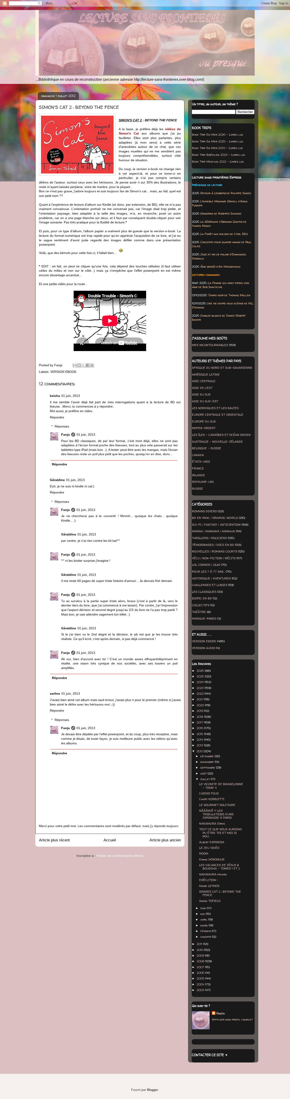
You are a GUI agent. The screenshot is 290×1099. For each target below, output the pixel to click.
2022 (200, 693)
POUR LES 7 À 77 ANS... (208, 571)
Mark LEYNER (209, 886)
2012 (200, 751)
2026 (201, 671)
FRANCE (198, 468)
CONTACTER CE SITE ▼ (210, 1055)
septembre (208, 767)
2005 (201, 978)
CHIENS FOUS (209, 793)
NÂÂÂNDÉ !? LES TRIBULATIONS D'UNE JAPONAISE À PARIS (216, 814)
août (204, 773)
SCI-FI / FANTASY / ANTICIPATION (216, 525)
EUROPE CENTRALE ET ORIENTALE (217, 415)
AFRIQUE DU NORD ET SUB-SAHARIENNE (222, 368)
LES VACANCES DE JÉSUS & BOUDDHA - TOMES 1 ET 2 (219, 867)
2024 (201, 682)
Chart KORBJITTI (211, 799)
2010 (200, 950)
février (206, 931)
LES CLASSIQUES (204, 592)
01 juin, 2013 (70, 396)
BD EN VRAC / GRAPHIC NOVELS (215, 518)
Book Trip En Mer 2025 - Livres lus (217, 141)
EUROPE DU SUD (204, 421)
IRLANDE (198, 475)
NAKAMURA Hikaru (213, 874)
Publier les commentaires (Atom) (120, 855)
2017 (200, 722)
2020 (201, 705)
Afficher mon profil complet (232, 1019)
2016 (200, 728)
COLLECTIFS (200, 605)
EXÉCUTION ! (208, 880)
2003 (201, 990)
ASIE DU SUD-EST (205, 401)
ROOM (203, 853)
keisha (55, 396)
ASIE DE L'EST (202, 388)
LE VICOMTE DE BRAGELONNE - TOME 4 (221, 786)
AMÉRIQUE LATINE (206, 374)
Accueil (110, 840)
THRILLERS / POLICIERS (209, 538)
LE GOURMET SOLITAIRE (217, 805)
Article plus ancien (165, 840)
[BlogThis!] (79, 365)
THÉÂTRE (199, 612)
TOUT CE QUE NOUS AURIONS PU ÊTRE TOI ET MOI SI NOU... (220, 832)
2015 (200, 734)
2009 (201, 955)
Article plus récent (54, 840)
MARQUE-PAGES (204, 618)
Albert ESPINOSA (211, 842)
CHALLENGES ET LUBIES (209, 585)
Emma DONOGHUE (212, 859)
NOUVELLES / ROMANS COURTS (214, 551)
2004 (201, 984)
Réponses (62, 426)
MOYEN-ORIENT (203, 428)
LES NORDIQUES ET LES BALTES (215, 408)
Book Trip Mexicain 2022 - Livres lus (218, 161)
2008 (201, 961)
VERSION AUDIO (203, 648)
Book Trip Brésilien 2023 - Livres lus (218, 155)
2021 (200, 699)
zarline (55, 693)
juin (203, 908)
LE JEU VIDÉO (209, 848)
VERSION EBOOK (63, 372)
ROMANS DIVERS (204, 511)
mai (203, 914)
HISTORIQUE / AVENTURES (211, 578)
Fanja (65, 434)
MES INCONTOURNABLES (210, 345)
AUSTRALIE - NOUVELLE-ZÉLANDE (217, 442)
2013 (200, 745)
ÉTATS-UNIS (201, 461)
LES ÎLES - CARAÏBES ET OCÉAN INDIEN (221, 435)
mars (204, 925)
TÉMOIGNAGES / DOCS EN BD (213, 545)
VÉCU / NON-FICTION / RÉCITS (214, 558)
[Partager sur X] (83, 365)
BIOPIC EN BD (202, 598)
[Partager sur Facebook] (87, 365)
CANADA (198, 455)
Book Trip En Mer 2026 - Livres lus (217, 134)
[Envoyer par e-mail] (74, 365)
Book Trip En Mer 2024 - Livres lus (217, 148)
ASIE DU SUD (201, 394)
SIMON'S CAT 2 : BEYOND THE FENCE (220, 893)
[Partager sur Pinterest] (92, 365)
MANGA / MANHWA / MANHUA (213, 531)
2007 (201, 967)
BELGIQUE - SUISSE (206, 448)
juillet (205, 779)
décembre (207, 756)
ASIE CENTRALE (203, 381)
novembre (207, 762)
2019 (200, 711)
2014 (200, 740)
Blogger (152, 1090)
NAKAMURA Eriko (212, 823)
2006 (201, 973)
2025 (201, 676)
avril (204, 919)
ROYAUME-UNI (203, 482)
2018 (200, 717)
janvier (206, 937)
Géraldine (57, 480)
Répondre (57, 417)
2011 (200, 944)
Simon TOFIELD (210, 901)
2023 (201, 688)
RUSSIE (197, 488)
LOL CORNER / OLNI (206, 565)
